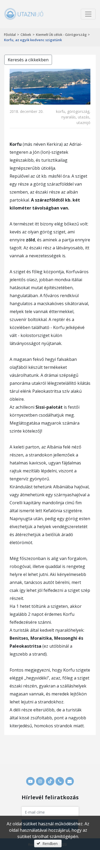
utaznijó (83, 122)
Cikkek (26, 34)
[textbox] (50, 812)
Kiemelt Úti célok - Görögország (61, 34)
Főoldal (10, 34)
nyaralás (68, 116)
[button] (47, 843)
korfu (60, 111)
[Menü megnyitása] (88, 14)
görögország (78, 111)
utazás (83, 116)
